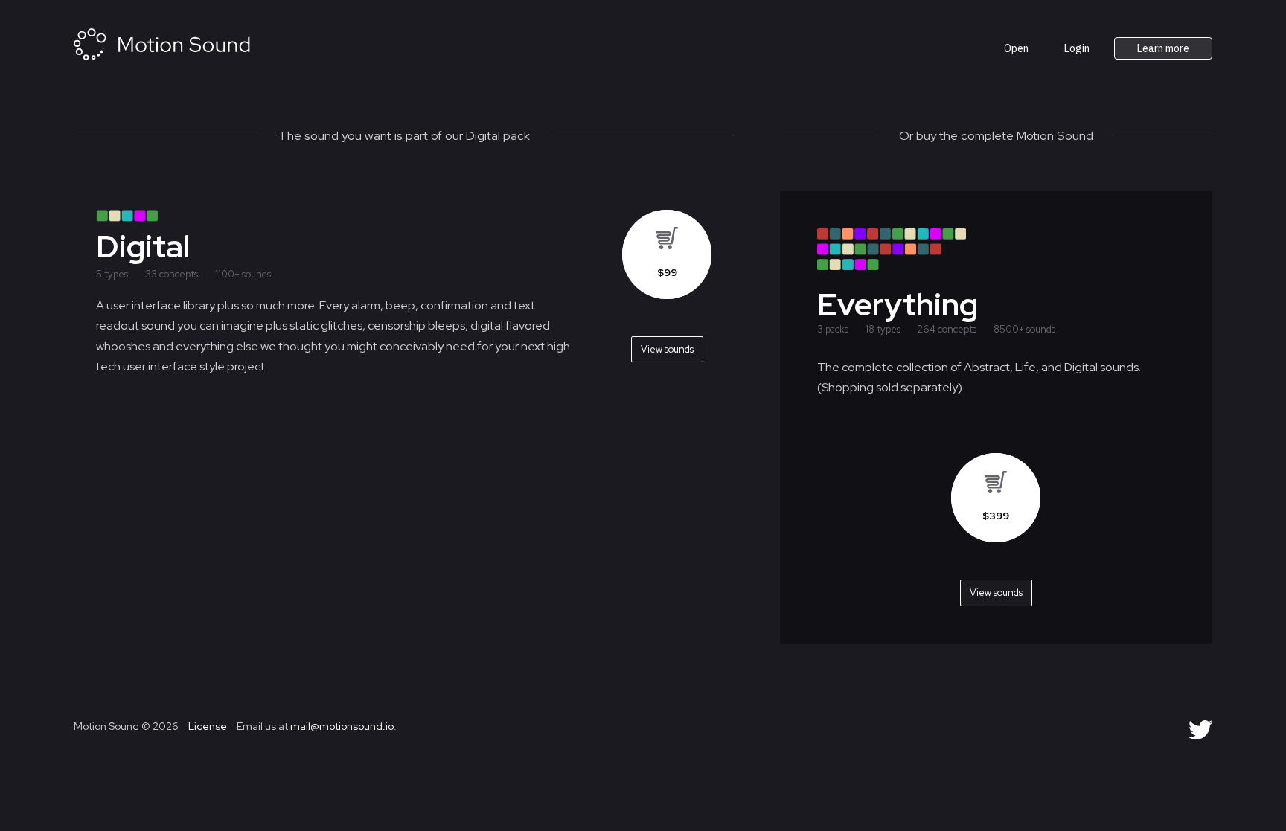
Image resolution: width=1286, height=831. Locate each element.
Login (1077, 48)
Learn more (1163, 48)
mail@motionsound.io (342, 726)
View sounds (996, 592)
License (206, 726)
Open (1016, 48)
